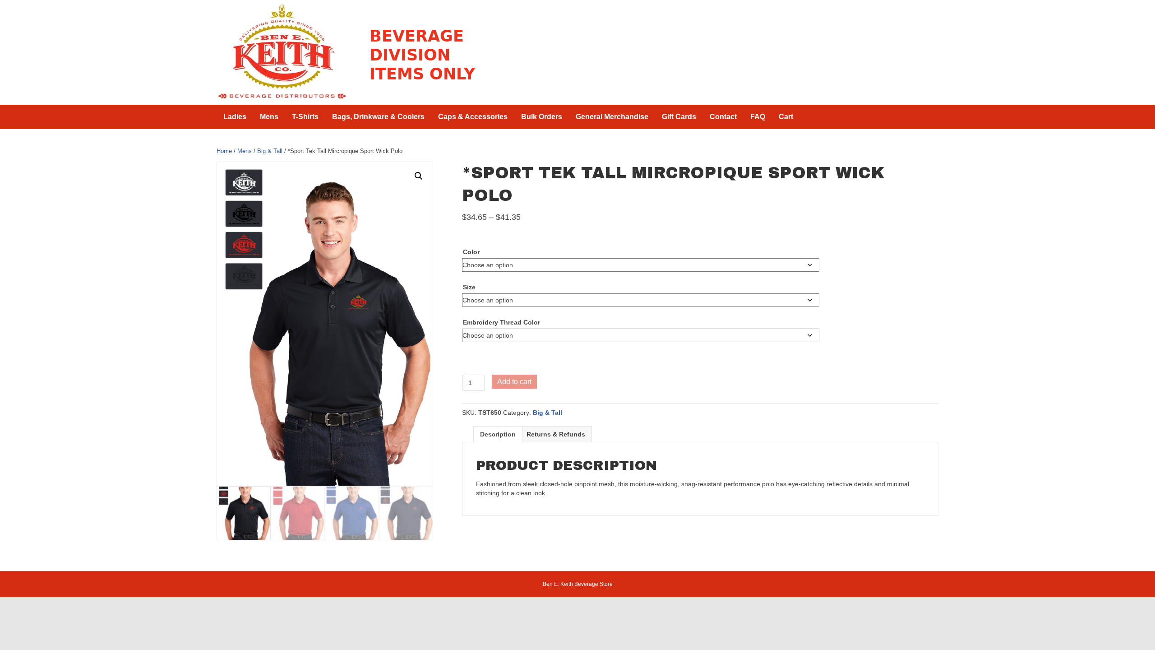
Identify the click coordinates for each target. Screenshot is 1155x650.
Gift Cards (679, 117)
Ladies (234, 117)
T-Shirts (305, 117)
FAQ (757, 117)
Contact (723, 117)
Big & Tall (269, 151)
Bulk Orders (541, 117)
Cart (786, 117)
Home (224, 151)
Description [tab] (498, 434)
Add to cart (514, 381)
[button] (419, 176)
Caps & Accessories (473, 117)
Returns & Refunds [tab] (556, 434)
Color (471, 251)
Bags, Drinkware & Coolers (378, 117)
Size (469, 287)
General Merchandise (612, 117)
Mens (269, 117)
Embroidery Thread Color (501, 322)
